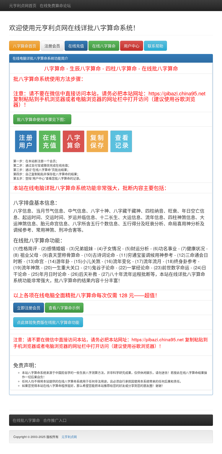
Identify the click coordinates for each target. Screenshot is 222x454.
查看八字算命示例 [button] (64, 307)
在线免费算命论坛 (55, 5)
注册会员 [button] (52, 46)
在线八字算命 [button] (104, 46)
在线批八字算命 (26, 420)
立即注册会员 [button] (28, 307)
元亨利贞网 (69, 436)
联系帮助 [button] (155, 46)
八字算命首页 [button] (24, 46)
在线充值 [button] (76, 46)
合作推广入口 (55, 420)
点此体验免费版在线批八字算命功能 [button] (48, 322)
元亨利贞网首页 (22, 5)
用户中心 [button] (131, 46)
